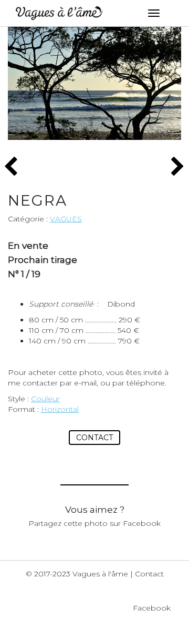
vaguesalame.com (59, 13)
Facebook (152, 608)
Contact (94, 437)
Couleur (45, 398)
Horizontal (60, 409)
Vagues (66, 219)
